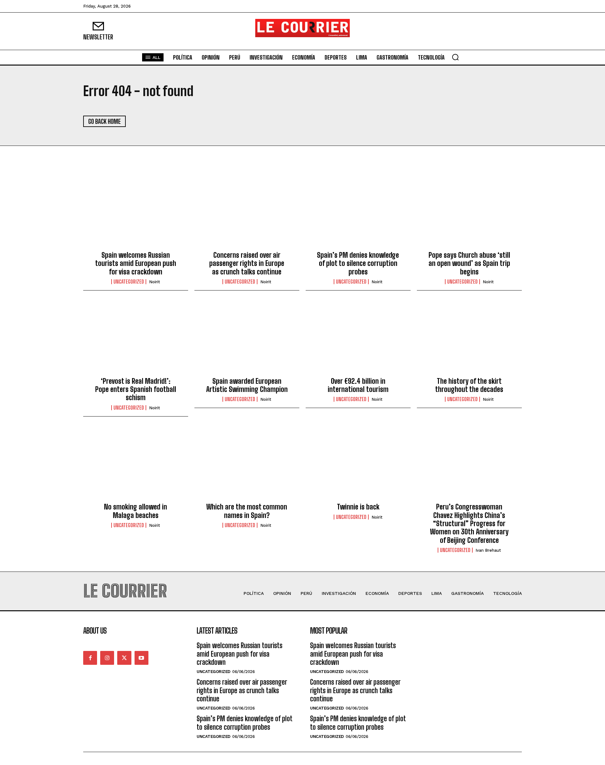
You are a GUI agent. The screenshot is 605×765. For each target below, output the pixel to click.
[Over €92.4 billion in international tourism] (358, 339)
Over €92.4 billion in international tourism (358, 385)
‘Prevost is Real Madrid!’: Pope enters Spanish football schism (135, 389)
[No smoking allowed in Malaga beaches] (135, 465)
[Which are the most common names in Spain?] (246, 465)
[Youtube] (141, 658)
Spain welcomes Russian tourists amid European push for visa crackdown (135, 263)
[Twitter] (124, 658)
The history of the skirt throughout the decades (469, 385)
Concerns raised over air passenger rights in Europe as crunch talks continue (246, 263)
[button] (455, 57)
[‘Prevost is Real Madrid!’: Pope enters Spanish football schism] (135, 339)
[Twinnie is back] (358, 465)
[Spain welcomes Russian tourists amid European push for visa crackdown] (135, 213)
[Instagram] (107, 658)
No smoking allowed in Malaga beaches (135, 511)
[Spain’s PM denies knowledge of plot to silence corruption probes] (358, 213)
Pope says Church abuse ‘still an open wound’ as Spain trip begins (469, 263)
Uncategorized (128, 281)
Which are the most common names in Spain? (246, 511)
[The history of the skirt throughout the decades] (469, 339)
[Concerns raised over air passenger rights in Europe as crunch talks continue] (246, 213)
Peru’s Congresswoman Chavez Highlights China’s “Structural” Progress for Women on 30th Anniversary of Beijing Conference (469, 523)
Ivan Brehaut (488, 550)
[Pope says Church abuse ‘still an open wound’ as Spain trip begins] (469, 213)
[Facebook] (90, 658)
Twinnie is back (358, 507)
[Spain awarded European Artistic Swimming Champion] (246, 339)
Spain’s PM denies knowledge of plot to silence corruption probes (358, 263)
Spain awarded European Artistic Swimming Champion (247, 385)
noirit (154, 281)
